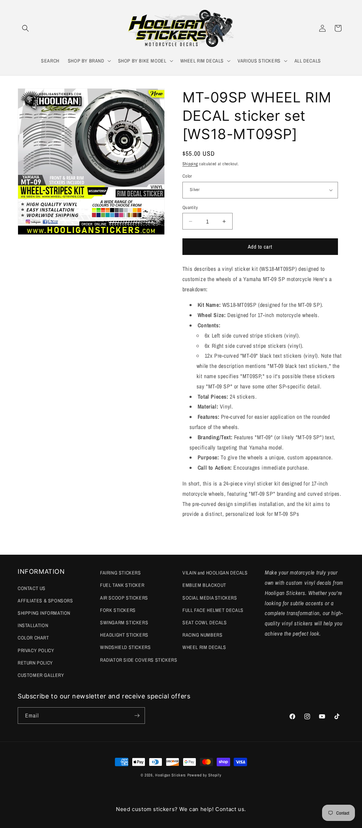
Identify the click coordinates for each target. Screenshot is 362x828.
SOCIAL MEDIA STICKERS (209, 598)
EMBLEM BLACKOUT (204, 585)
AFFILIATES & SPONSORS (45, 600)
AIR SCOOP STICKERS (124, 598)
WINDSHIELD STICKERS (125, 647)
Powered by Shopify (204, 775)
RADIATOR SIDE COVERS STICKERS (138, 660)
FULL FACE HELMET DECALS (213, 610)
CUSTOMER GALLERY (41, 675)
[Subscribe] (137, 715)
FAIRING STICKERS (120, 573)
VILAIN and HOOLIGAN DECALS (215, 573)
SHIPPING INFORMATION (44, 613)
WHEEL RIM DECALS (204, 647)
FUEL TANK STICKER (122, 585)
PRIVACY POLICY (36, 650)
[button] (25, 28)
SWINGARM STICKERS (124, 622)
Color (187, 176)
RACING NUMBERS (202, 635)
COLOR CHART (33, 638)
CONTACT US (32, 588)
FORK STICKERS (118, 610)
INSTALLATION (33, 625)
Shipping (190, 164)
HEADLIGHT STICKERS (124, 635)
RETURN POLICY (35, 663)
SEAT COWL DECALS (204, 622)
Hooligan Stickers (170, 775)
